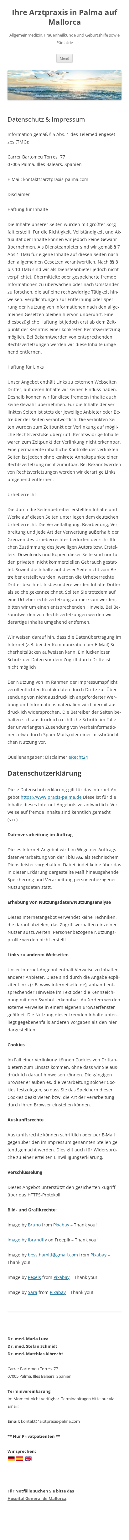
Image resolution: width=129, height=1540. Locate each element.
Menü (64, 58)
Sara (32, 1292)
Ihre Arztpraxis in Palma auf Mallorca (64, 17)
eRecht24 (78, 757)
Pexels (34, 1277)
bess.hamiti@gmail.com (53, 1255)
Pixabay (61, 1225)
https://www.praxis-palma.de (51, 797)
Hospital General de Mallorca (37, 1498)
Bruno (34, 1225)
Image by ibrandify (27, 1240)
